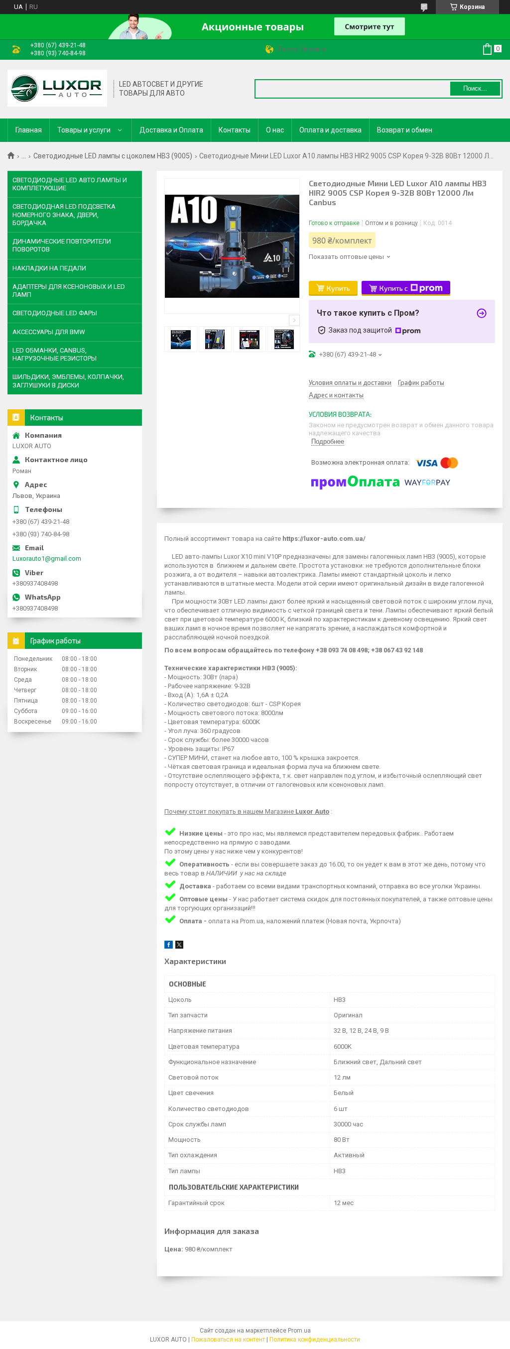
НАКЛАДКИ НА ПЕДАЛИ (49, 268)
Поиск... (475, 88)
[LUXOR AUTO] (57, 89)
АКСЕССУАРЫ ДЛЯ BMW (48, 332)
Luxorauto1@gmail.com (46, 558)
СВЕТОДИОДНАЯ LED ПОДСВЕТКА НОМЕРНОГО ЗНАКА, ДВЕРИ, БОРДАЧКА (64, 215)
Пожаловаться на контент (228, 1339)
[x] (179, 946)
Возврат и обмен (404, 130)
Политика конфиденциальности (314, 1339)
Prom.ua (299, 1330)
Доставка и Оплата (171, 130)
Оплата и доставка (330, 130)
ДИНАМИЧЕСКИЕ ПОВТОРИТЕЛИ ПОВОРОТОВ (61, 245)
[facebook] (168, 946)
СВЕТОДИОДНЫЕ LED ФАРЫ (54, 313)
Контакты (235, 130)
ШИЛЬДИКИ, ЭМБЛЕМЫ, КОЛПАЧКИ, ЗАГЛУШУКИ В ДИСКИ (68, 380)
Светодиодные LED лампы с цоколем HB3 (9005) (112, 156)
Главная (28, 130)
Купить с (394, 288)
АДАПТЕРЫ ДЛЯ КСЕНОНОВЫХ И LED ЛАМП (68, 290)
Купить (338, 288)
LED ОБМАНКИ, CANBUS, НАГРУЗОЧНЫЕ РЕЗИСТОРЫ (54, 354)
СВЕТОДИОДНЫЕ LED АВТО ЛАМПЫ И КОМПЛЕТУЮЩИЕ (69, 184)
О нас (275, 130)
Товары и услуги (84, 130)
